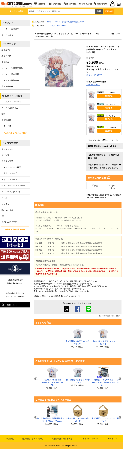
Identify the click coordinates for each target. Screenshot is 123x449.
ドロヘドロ (6, 126)
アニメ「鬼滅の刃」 (10, 107)
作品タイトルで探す (12, 95)
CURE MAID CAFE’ (9, 222)
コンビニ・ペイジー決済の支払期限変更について (66, 21)
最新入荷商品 (7, 86)
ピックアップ (9, 43)
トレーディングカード (11, 191)
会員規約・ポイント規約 (32, 438)
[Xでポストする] (66, 310)
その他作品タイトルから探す (15, 133)
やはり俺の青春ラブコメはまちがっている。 (54, 33)
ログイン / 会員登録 (10, 28)
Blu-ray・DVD (8, 209)
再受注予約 (6, 56)
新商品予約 (6, 49)
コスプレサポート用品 (11, 167)
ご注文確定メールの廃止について (59, 25)
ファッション (7, 148)
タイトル (113, 186)
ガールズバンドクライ (11, 101)
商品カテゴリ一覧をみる (15, 229)
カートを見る (7, 34)
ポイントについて (94, 74)
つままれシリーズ (9, 173)
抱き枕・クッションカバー (13, 185)
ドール (4, 197)
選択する (109, 96)
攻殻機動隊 (6, 119)
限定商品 (5, 62)
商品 (96, 185)
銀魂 (3, 113)
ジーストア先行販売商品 (12, 68)
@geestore (12, 304)
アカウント (8, 22)
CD (3, 216)
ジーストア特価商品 (10, 80)
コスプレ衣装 (7, 161)
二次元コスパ (114, 33)
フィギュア (6, 203)
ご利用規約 (9, 438)
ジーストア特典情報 (10, 74)
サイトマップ (113, 438)
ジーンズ (5, 155)
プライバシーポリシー (90, 438)
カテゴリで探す (10, 143)
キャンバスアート (9, 179)
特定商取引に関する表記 (62, 438)
